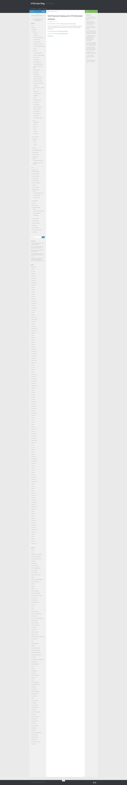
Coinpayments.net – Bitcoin (38, 44)
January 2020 (34, 351)
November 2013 (34, 502)
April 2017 (33, 424)
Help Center (45, 8)
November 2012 (34, 525)
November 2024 (34, 303)
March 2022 (33, 326)
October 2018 (34, 383)
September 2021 (34, 330)
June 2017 (33, 420)
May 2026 (33, 273)
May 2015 (33, 470)
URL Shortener (36, 215)
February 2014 (34, 495)
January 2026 (34, 280)
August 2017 (34, 415)
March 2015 (33, 474)
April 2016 (33, 452)
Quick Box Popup (35, 205)
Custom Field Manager (35, 173)
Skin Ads (35, 97)
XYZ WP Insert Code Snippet (36, 229)
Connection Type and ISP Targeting (39, 46)
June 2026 (33, 271)
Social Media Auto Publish (36, 207)
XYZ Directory (34, 148)
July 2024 (33, 312)
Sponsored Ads (36, 102)
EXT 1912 (35, 129)
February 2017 (34, 429)
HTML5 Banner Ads (37, 69)
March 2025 (33, 296)
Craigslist (35, 144)
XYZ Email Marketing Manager (37, 150)
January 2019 (34, 376)
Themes (34, 120)
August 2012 (34, 532)
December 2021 (34, 328)
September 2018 (34, 385)
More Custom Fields (37, 197)
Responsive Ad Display (37, 93)
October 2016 (34, 438)
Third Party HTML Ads (37, 113)
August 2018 (34, 388)
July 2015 (33, 465)
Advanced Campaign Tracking (38, 193)
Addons (34, 31)
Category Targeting (37, 39)
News (32, 25)
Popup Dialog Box (35, 200)
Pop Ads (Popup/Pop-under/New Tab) (38, 659)
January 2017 (34, 431)
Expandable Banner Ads (35, 602)
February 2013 (34, 520)
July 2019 (33, 365)
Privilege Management (37, 213)
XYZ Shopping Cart (34, 739)
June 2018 (33, 392)
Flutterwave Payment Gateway (38, 64)
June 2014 (33, 486)
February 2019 (34, 374)
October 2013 (34, 504)
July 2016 (33, 445)
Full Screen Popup (35, 178)
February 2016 (34, 456)
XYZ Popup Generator (35, 154)
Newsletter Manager (35, 189)
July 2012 (33, 534)
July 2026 (33, 269)
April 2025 (33, 294)
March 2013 (33, 518)
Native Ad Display (36, 74)
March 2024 (33, 314)
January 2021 (34, 342)
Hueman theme (43, 782)
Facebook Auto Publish (35, 176)
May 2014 (33, 488)
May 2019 (33, 369)
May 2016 (33, 449)
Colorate (35, 142)
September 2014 (34, 481)
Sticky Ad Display (36, 104)
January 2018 (34, 404)
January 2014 (34, 497)
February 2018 (34, 401)
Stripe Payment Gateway (38, 106)
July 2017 (33, 417)
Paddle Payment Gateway (38, 76)
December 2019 (34, 353)
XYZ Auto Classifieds (35, 136)
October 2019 (34, 358)
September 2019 (34, 360)
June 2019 (33, 367)
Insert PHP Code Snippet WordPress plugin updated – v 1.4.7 (91, 61)
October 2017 (34, 410)
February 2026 (34, 278)
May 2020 (33, 344)
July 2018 (33, 390)
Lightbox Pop (34, 185)
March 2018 (33, 399)
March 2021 (33, 340)
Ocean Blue (35, 131)
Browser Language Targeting (38, 37)
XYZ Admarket (73, 23)
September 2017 (34, 413)
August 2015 (34, 463)
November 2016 (34, 436)
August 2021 (34, 333)
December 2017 (34, 406)
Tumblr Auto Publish (35, 218)
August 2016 (34, 442)
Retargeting (36, 95)
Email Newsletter (36, 59)
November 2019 (34, 356)
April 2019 (33, 372)
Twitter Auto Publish (35, 220)
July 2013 (33, 511)
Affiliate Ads (36, 35)
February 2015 (34, 477)
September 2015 (34, 461)
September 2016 (34, 440)
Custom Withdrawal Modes (36, 593)
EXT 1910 (35, 124)
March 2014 (33, 493)
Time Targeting (36, 115)
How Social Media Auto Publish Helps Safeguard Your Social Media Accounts (90, 23)
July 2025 (33, 287)
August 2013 (34, 509)
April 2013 (33, 516)
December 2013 (34, 500)
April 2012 (33, 541)
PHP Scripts (33, 27)
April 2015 (33, 472)
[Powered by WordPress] (34, 782)
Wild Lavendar (36, 133)
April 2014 (33, 490)
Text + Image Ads (36, 111)
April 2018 (33, 397)
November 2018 (34, 381)
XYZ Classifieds (34, 139)
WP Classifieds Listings (35, 223)
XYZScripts (50, 21)
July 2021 (33, 335)
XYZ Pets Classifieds (35, 152)
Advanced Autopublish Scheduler (37, 554)
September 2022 (34, 319)
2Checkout (35, 32)
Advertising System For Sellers (38, 160)
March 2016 (33, 454)
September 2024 (34, 308)
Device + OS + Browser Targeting (39, 55)
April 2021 (33, 337)
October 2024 (34, 305)
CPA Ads (35, 48)
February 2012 (34, 543)
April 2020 (33, 346)
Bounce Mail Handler (37, 195)
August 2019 (34, 362)
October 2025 (34, 285)
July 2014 (33, 484)
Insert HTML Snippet (35, 180)
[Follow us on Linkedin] (44, 11)
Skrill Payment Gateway (52, 11)
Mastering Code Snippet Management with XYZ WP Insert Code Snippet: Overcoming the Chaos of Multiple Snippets (37, 259)
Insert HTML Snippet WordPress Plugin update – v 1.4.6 (90, 56)
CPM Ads (35, 50)
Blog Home (40, 8)
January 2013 (34, 522)
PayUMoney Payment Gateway (39, 83)
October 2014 (34, 479)
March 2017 (33, 426)
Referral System (36, 91)
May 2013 (33, 513)
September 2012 (34, 529)
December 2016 (34, 433)
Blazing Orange (36, 122)
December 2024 (34, 301)
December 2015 (34, 458)
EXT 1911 (35, 126)
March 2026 (33, 276)
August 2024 (34, 310)
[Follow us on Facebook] (42, 11)
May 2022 (33, 324)
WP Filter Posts (34, 225)
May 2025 (33, 292)
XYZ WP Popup (34, 232)
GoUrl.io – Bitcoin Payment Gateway (37, 618)
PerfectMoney (36, 85)
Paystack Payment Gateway (36, 652)
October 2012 (34, 527)
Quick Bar (33, 668)
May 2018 (33, 394)
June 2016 (33, 447)
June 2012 (33, 536)
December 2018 (34, 378)
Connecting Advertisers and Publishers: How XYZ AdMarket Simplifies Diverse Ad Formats (37, 255)
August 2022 (34, 321)
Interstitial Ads (36, 72)
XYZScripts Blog (37, 3)
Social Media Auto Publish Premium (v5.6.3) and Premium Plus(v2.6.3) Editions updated (91, 48)
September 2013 (34, 506)
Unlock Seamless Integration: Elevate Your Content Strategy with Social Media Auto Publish (91, 44)
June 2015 (33, 468)
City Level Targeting (37, 41)
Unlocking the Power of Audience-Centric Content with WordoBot (91, 27)
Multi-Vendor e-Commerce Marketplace (38, 636)
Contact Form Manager (35, 171)
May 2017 (33, 422)
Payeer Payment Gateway (38, 78)
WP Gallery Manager (35, 227)
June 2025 (33, 289)
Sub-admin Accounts (37, 109)
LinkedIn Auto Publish (35, 187)
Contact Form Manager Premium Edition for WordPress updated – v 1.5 (91, 18)
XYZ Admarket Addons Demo (62, 33)
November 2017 (34, 408)
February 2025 (34, 298)
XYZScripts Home (33, 8)
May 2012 (33, 538)
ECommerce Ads (36, 57)
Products (33, 167)
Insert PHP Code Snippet (36, 182)
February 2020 (34, 349)
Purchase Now (50, 35)
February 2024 (34, 317)
